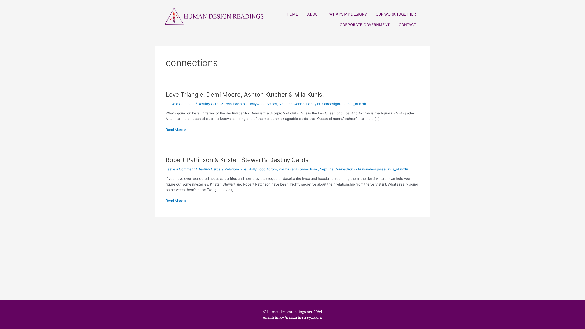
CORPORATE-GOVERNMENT (365, 25)
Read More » (176, 130)
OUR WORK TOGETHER (396, 14)
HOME (292, 14)
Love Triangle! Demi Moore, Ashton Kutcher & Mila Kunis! (245, 94)
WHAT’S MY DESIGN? (348, 14)
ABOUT (313, 14)
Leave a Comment (180, 104)
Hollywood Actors (262, 104)
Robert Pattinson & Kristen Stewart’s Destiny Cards (237, 159)
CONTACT (407, 25)
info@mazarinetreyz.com (298, 317)
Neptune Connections (296, 104)
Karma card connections (298, 169)
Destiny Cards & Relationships (222, 104)
